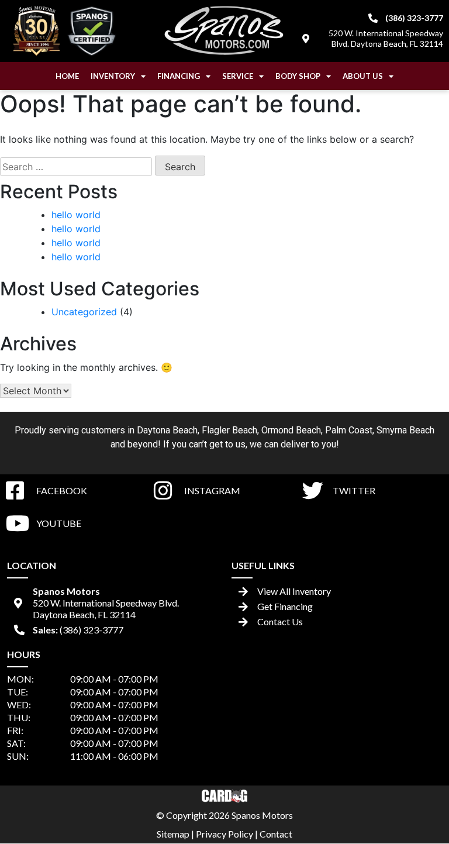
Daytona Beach (167, 430)
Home (67, 76)
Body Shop (297, 76)
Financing (178, 76)
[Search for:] (76, 166)
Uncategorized (84, 312)
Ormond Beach (291, 430)
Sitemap (173, 833)
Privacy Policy (224, 833)
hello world (76, 215)
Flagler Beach (229, 430)
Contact (276, 833)
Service (237, 76)
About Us (363, 76)
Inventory (113, 76)
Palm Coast (348, 430)
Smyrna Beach (405, 430)
